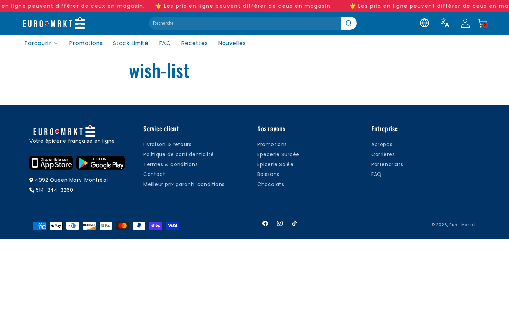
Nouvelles (232, 43)
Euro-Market (462, 224)
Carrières (383, 154)
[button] (482, 23)
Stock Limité (130, 43)
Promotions (85, 43)
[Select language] (445, 22)
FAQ (165, 43)
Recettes (194, 43)
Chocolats (270, 184)
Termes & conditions (170, 164)
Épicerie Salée (275, 164)
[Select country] (424, 22)
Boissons (268, 174)
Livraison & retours (167, 144)
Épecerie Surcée (278, 154)
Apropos (381, 144)
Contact (154, 174)
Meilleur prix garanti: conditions (184, 184)
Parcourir (37, 43)
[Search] (349, 23)
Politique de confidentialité (178, 154)
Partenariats (387, 164)
